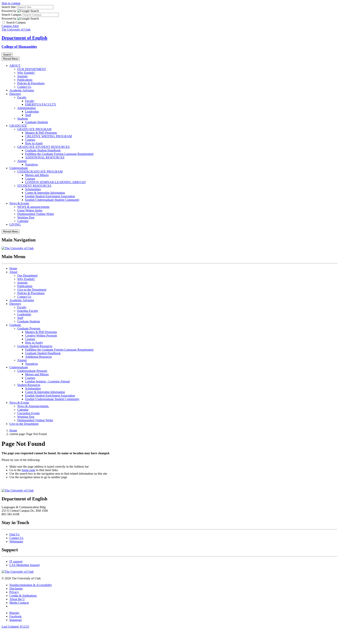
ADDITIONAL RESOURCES (44, 157)
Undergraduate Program (32, 370)
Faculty (21, 97)
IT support (15, 561)
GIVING (15, 224)
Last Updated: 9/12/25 (15, 626)
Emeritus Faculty (27, 310)
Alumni (22, 161)
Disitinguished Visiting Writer (35, 214)
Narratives (31, 164)
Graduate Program (29, 328)
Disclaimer (16, 588)
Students (22, 118)
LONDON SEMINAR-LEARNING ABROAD (55, 182)
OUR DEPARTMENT (31, 69)
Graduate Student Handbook (43, 150)
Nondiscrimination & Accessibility (30, 585)
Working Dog (25, 217)
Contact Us (24, 86)
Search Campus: (12, 14)
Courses (30, 139)
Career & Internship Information (45, 192)
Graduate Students (36, 122)
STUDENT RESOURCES (34, 185)
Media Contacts (19, 602)
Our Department (27, 275)
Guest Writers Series (29, 210)
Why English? (26, 72)
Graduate (15, 325)
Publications (24, 79)
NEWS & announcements (33, 206)
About (13, 272)
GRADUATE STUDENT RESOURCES (43, 146)
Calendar (22, 221)
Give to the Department (31, 289)
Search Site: (9, 7)
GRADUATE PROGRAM (34, 129)
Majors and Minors (37, 175)
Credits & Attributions (23, 595)
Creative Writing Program (41, 335)
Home (13, 268)
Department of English (24, 37)
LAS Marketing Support (24, 565)
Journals (22, 76)
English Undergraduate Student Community (52, 199)
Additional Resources (38, 356)
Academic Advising (21, 90)
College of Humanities (19, 47)
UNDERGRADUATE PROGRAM (40, 171)
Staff (28, 115)
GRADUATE (18, 125)
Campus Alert (10, 26)
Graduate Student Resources (34, 346)
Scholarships (33, 189)
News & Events (19, 203)
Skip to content (11, 3)
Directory (15, 94)
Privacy (14, 592)
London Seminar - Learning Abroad (47, 381)
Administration (26, 108)
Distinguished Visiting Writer (35, 420)
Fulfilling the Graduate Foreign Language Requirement (59, 154)
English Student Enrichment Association (50, 196)
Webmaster (16, 541)
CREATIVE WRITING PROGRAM (48, 136)
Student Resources (28, 385)
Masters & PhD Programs (41, 132)
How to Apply (34, 143)
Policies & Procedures (31, 83)
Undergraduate (18, 168)
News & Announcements (33, 406)
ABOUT (15, 65)
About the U (17, 599)
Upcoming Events (28, 413)
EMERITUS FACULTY (40, 104)
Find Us (14, 534)
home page (28, 470)
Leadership (32, 111)
